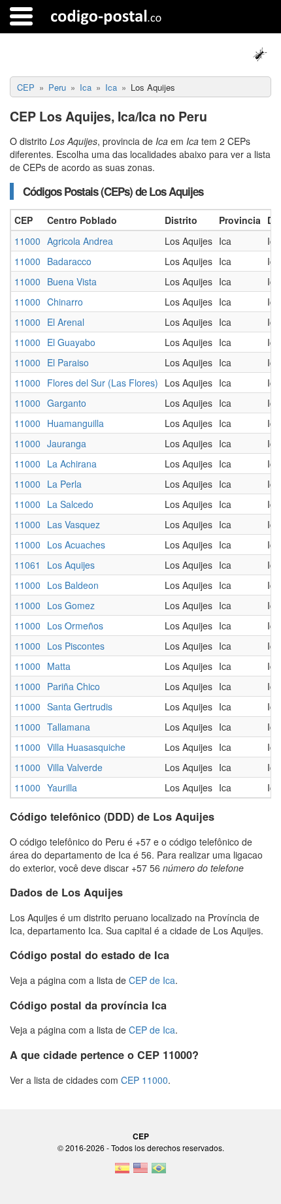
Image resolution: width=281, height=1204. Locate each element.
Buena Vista (72, 281)
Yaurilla (62, 787)
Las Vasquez (73, 524)
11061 (27, 564)
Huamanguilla (75, 423)
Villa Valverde (75, 767)
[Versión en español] (122, 1172)
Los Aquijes (71, 564)
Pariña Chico (73, 686)
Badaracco (69, 261)
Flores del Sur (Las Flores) (102, 382)
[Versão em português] (159, 1172)
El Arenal (65, 321)
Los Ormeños (75, 625)
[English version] (140, 1172)
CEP (141, 1136)
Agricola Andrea (80, 240)
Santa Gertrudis (79, 706)
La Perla (64, 483)
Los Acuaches (76, 544)
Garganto (66, 402)
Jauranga (66, 443)
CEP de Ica (152, 980)
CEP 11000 (144, 1079)
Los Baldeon (73, 585)
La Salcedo (70, 504)
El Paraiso (68, 362)
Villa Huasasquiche (86, 746)
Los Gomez (71, 605)
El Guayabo (71, 342)
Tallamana (68, 726)
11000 (27, 240)
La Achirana (72, 463)
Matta (59, 666)
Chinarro (65, 301)
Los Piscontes (76, 645)
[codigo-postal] (106, 16)
